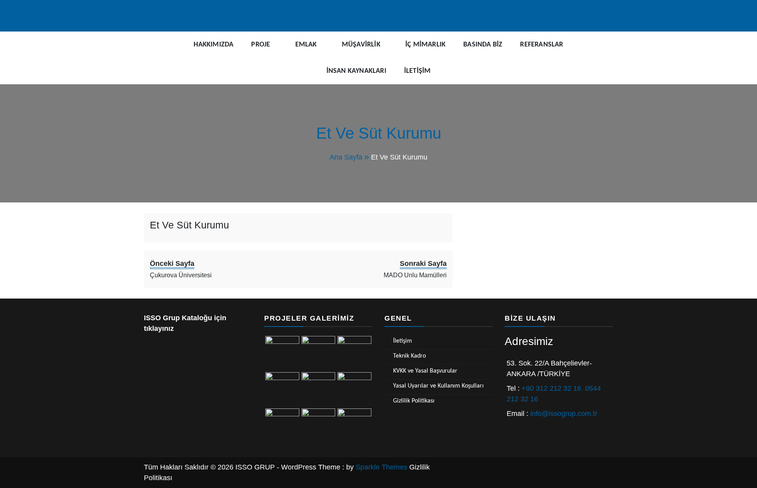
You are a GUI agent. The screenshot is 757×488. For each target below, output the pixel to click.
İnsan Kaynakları (356, 71)
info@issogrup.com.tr (563, 413)
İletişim (417, 71)
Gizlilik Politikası (413, 401)
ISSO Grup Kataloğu (178, 318)
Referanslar (541, 44)
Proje (260, 44)
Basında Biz (482, 44)
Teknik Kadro (409, 356)
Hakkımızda (213, 44)
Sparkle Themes (381, 467)
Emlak (306, 44)
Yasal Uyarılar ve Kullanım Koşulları (438, 386)
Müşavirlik (361, 44)
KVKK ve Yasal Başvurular (425, 371)
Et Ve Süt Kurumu (189, 224)
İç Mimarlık (425, 44)
